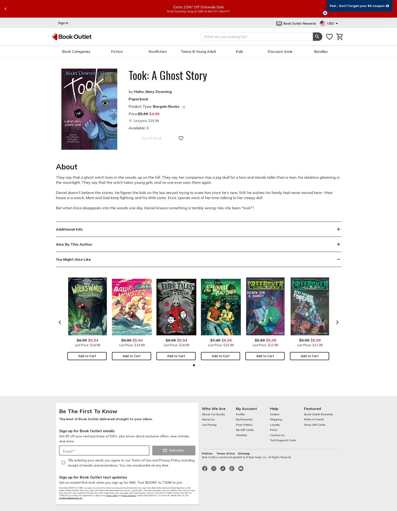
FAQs (273, 430)
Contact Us (277, 435)
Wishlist (241, 435)
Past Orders (244, 424)
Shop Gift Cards (314, 424)
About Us (208, 419)
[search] (317, 36)
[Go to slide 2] (199, 365)
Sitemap (244, 453)
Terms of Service (129, 495)
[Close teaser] (325, 13)
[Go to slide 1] (194, 365)
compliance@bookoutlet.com (71, 498)
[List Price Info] (131, 121)
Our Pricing (209, 424)
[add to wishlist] (181, 138)
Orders (274, 414)
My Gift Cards (245, 430)
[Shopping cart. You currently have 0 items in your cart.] (340, 37)
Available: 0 (139, 128)
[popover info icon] (184, 107)
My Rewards (244, 419)
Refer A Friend (314, 419)
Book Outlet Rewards (318, 414)
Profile (240, 414)
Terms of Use (225, 453)
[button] (359, 6)
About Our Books (213, 414)
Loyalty (275, 424)
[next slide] (336, 322)
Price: (144, 113)
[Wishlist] (329, 37)
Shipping (276, 419)
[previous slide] (5, 8)
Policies (207, 453)
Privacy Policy (112, 495)
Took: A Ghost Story (168, 75)
